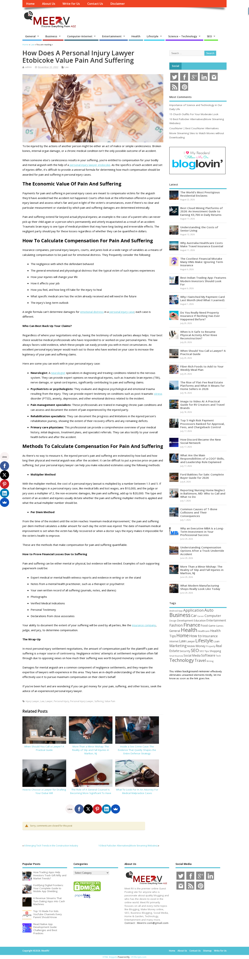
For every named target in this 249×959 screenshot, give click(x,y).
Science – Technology (182, 36)
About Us (48, 4)
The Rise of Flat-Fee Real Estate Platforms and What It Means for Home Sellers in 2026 (202, 385)
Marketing (177, 645)
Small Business (176, 656)
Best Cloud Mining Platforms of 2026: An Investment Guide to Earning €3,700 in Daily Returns (201, 211)
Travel (200, 660)
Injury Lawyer (32, 701)
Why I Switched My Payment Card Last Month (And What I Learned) (202, 298)
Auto (208, 610)
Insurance (210, 636)
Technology (181, 660)
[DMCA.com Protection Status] (87, 891)
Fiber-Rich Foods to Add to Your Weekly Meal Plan (201, 368)
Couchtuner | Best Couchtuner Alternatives (194, 128)
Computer (213, 615)
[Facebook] (79, 809)
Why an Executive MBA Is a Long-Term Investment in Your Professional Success (202, 531)
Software (208, 655)
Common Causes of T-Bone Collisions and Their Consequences (198, 512)
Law (67, 67)
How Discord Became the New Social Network (200, 441)
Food (204, 625)
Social (175, 66)
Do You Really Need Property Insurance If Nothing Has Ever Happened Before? (200, 316)
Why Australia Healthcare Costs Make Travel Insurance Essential (201, 244)
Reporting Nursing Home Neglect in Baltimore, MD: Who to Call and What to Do (202, 493)
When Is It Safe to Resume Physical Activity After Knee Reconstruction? (198, 335)
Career (200, 616)
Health (135, 36)
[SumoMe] (115, 809)
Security (185, 651)
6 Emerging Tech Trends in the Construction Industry (51, 845)
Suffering (99, 701)
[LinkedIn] (106, 809)
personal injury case (121, 312)
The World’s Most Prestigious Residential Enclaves (200, 193)
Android (173, 610)
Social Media (192, 655)
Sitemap (207, 950)
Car (194, 615)
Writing (210, 661)
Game (211, 625)
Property (210, 646)
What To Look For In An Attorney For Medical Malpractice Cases (137, 791)
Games (219, 625)
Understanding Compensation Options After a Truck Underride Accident (202, 550)
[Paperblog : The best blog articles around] (82, 898)
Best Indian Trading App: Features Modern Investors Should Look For (203, 281)
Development (185, 620)
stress (158, 393)
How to (195, 635)
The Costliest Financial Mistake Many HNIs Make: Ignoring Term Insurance (201, 262)
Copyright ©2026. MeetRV (35, 950)
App (180, 610)
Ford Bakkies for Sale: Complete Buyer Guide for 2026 (202, 476)
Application (193, 610)
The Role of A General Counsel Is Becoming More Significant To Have (90, 791)
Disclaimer (117, 4)
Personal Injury (61, 701)
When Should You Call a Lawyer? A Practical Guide (44, 748)
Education (200, 620)
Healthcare (204, 631)
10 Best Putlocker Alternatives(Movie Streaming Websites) (127, 845)
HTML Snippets (110, 957)
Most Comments (180, 97)
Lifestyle (152, 36)
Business (51, 36)
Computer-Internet (79, 36)
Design (172, 620)
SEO (209, 36)
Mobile (191, 646)
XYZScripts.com (138, 957)
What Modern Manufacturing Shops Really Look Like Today (200, 587)
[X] (88, 809)
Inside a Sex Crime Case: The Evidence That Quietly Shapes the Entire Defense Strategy (137, 750)
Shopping (215, 651)
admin (28, 67)
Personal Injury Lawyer (81, 701)
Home (30, 4)
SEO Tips (204, 651)
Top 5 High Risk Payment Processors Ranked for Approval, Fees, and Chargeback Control (202, 423)
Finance (191, 624)
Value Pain (110, 701)
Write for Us (71, 4)
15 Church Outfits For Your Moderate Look (193, 114)
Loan (216, 641)
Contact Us (95, 4)
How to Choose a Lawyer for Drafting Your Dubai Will (44, 791)
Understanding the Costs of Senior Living (199, 228)
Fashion (176, 625)
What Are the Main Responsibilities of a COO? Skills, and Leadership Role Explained (202, 458)
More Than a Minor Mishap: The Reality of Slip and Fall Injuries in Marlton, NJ (90, 750)
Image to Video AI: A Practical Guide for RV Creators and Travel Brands (202, 404)
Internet (174, 641)
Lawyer (49, 701)
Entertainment (112, 36)
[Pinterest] (97, 809)
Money (201, 646)
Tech (218, 655)
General (30, 36)
